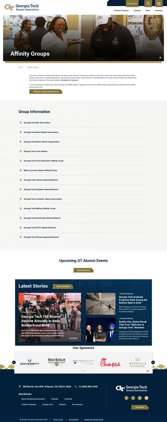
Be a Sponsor (77, 404)
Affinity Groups (33, 67)
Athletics (62, 404)
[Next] (153, 362)
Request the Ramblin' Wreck (93, 420)
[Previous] (14, 362)
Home (21, 67)
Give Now (132, 3)
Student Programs (121, 10)
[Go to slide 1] (82, 371)
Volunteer (159, 10)
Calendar (137, 10)
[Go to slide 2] (85, 371)
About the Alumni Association (33, 399)
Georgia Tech (47, 404)
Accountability (73, 420)
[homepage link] (21, 7)
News (148, 10)
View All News (62, 286)
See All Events (83, 270)
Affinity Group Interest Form (46, 91)
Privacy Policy (58, 420)
